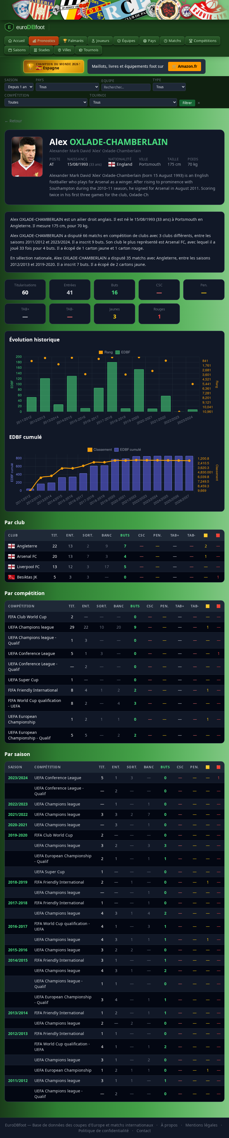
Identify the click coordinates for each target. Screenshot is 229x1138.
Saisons (19, 49)
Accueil (19, 40)
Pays (152, 40)
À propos (169, 1125)
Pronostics (46, 40)
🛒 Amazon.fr (184, 66)
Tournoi (98, 95)
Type (157, 80)
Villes (67, 49)
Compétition (16, 95)
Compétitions (205, 40)
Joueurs (102, 40)
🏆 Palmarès (73, 40)
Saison (11, 80)
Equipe (108, 81)
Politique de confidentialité (103, 1130)
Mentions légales (201, 1125)
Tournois (91, 49)
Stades (44, 49)
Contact (144, 1130)
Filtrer (187, 102)
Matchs (175, 40)
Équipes (128, 40)
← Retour (13, 120)
